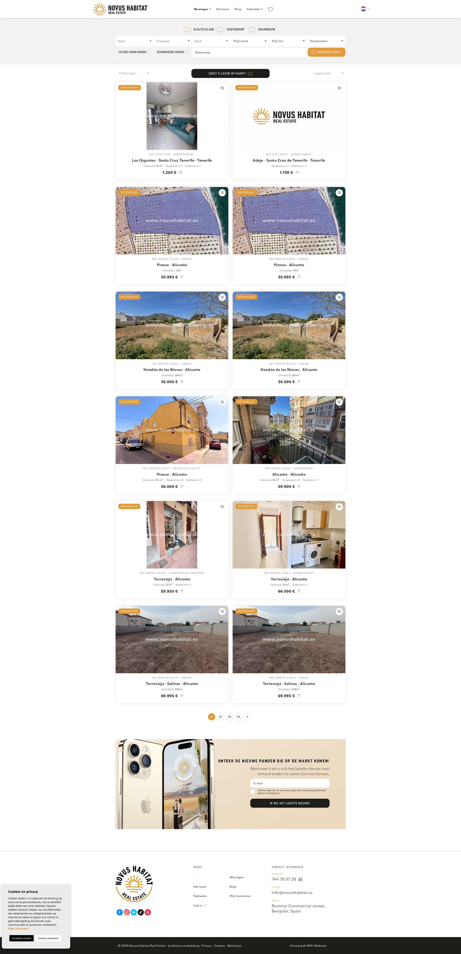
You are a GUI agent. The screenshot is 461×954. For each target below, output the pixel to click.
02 (220, 717)
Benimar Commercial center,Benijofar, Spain (299, 908)
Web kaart (234, 945)
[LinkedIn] (134, 912)
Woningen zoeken (329, 52)
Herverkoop (236, 29)
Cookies (219, 945)
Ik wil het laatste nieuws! (290, 803)
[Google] (148, 912)
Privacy (207, 945)
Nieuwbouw (266, 29)
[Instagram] (127, 912)
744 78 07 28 (284, 879)
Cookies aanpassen (48, 938)
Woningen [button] (201, 9)
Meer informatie (18, 928)
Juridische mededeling (183, 945)
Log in (198, 905)
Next (224, 118)
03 (229, 717)
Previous (119, 118)
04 (238, 717)
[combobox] (135, 41)
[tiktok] (141, 912)
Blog (238, 9)
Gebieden (253, 9)
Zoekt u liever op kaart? (228, 73)
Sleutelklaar (203, 29)
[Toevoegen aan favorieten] (222, 88)
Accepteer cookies (21, 938)
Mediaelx (320, 945)
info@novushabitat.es (292, 892)
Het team (222, 9)
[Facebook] (120, 912)
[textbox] (136, 41)
